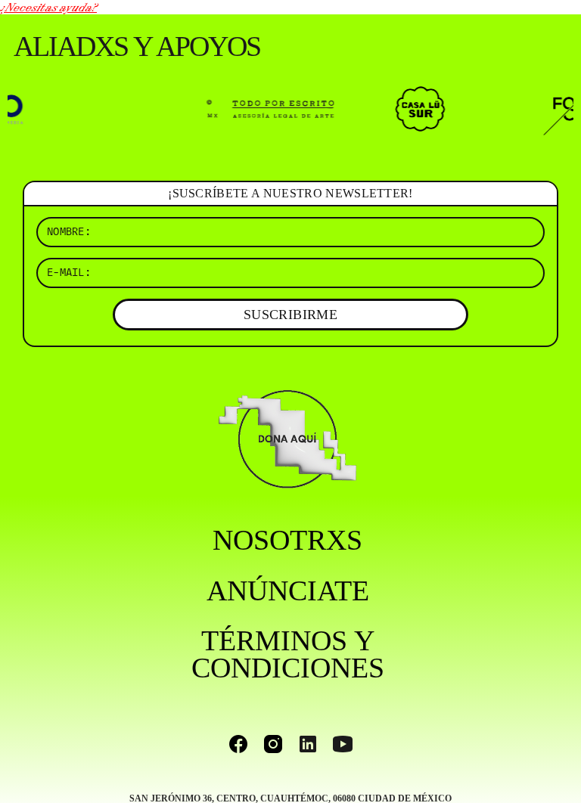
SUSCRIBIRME (290, 314)
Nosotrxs (287, 539)
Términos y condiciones (287, 654)
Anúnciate (288, 590)
